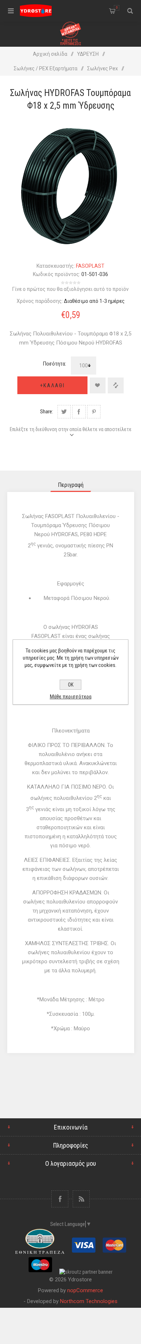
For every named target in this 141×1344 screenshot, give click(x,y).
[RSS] (81, 1198)
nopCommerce (85, 1290)
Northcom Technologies (89, 1301)
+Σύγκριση (116, 385)
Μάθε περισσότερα (70, 696)
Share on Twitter (64, 411)
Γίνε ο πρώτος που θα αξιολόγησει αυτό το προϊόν (70, 289)
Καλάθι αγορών (117, 7)
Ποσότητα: (54, 363)
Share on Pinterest (94, 411)
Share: (46, 411)
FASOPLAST (90, 266)
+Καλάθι (52, 385)
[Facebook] (59, 1198)
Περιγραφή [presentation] (71, 484)
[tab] (70, 485)
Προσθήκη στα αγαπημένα (98, 385)
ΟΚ (70, 685)
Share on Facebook (79, 411)
